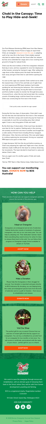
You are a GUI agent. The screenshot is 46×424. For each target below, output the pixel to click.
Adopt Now (23, 249)
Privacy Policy (17, 421)
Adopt (33, 4)
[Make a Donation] (23, 267)
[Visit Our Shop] (23, 317)
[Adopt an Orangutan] (23, 213)
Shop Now (23, 348)
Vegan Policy (28, 421)
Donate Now (23, 298)
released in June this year (25, 53)
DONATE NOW (17, 170)
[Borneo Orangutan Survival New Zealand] (9, 4)
